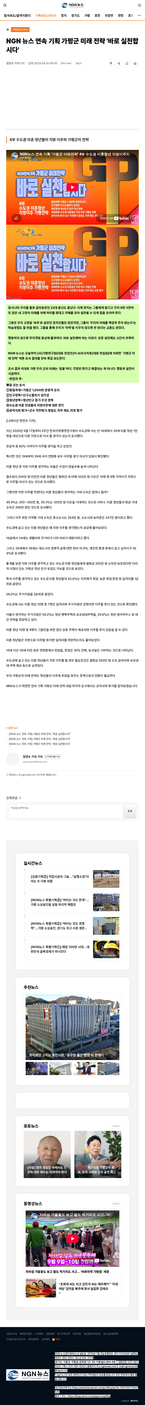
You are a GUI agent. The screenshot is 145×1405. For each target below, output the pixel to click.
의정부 (109, 15)
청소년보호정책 (110, 1333)
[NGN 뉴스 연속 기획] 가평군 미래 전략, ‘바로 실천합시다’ (39, 734)
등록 (130, 811)
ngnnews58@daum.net (35, 762)
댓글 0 (79, 63)
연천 (121, 15)
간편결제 (50, 1333)
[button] (28, 1025)
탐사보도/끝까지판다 (17, 15)
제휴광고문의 (25, 1333)
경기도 (75, 15)
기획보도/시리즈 (45, 15)
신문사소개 (11, 1333)
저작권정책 (33, 1339)
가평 (87, 15)
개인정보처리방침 (92, 1333)
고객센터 (45, 1339)
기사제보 (39, 1333)
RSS (58, 1339)
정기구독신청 (63, 1333)
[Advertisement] (72, 99)
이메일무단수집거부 (15, 1339)
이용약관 (76, 1333)
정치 (64, 15)
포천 (97, 15)
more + (116, 1126)
